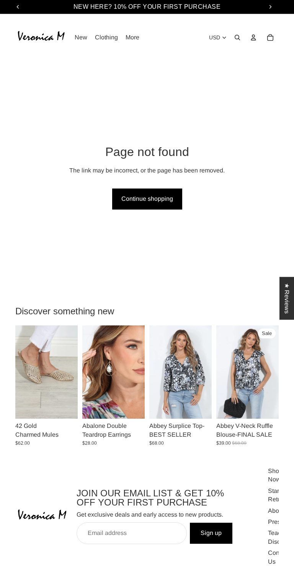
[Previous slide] (23, 372)
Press (276, 522)
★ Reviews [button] (287, 298)
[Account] (253, 37)
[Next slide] (69, 372)
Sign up (211, 533)
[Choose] (66, 407)
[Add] (133, 407)
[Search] (237, 37)
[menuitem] (132, 37)
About (276, 510)
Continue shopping (147, 198)
